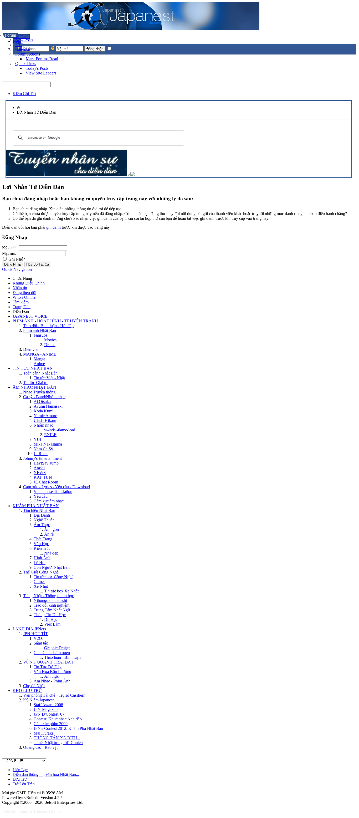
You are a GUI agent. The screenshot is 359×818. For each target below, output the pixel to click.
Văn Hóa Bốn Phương (52, 671)
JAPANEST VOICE (30, 316)
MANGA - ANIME (39, 354)
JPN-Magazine (46, 709)
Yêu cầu (41, 496)
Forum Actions (27, 54)
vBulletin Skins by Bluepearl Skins (31, 811)
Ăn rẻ (49, 534)
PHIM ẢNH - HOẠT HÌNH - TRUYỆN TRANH (55, 321)
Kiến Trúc (42, 548)
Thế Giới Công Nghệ (41, 572)
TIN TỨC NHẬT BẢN (33, 368)
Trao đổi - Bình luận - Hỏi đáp (48, 325)
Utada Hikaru (45, 420)
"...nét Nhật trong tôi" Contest (58, 742)
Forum (10, 35)
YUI (37, 439)
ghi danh (53, 227)
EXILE (50, 434)
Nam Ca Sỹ (43, 449)
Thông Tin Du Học (50, 614)
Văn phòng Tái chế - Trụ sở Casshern (54, 695)
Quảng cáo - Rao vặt (40, 747)
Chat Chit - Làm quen (52, 652)
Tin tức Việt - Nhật (49, 378)
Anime (39, 363)
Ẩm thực (51, 676)
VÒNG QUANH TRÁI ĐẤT (48, 662)
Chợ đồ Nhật (34, 686)
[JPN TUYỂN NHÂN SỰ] (66, 175)
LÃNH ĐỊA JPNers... (31, 629)
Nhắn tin (20, 288)
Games (39, 581)
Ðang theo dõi (24, 292)
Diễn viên (31, 349)
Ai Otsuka (42, 401)
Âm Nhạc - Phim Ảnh (52, 681)
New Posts (24, 40)
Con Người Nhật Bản (52, 567)
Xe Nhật (41, 586)
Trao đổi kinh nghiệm (51, 605)
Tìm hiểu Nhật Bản (39, 510)
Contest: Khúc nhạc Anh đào (58, 719)
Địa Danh (42, 515)
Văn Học (41, 543)
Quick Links (25, 63)
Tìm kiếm (21, 302)
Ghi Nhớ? (16, 259)
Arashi (39, 468)
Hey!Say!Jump (46, 463)
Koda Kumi (43, 411)
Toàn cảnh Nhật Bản (40, 373)
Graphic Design (57, 648)
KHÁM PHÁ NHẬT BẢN (36, 505)
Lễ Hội (39, 562)
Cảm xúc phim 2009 (51, 723)
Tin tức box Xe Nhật (61, 591)
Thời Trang (43, 539)
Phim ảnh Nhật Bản (39, 330)
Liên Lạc (20, 769)
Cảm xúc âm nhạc (49, 501)
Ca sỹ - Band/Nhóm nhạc (44, 397)
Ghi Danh (21, 36)
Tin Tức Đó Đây (47, 667)
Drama (49, 344)
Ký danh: (10, 248)
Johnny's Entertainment (42, 458)
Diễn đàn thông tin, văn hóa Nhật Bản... (46, 774)
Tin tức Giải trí (35, 382)
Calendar (22, 49)
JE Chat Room (46, 482)
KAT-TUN (43, 477)
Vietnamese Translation (53, 491)
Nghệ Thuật (44, 520)
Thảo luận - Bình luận (62, 657)
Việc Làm (52, 624)
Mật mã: (9, 253)
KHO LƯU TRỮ (27, 690)
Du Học (51, 619)
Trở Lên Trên (24, 784)
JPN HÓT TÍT (35, 633)
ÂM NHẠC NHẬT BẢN (34, 387)
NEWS (40, 472)
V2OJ (39, 638)
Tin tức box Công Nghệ (53, 577)
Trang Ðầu (21, 307)
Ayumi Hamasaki (48, 406)
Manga (39, 359)
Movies (50, 340)
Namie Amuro (45, 415)
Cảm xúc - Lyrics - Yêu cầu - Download (56, 487)
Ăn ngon (51, 529)
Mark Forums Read (42, 59)
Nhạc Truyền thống (39, 392)
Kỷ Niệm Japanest (38, 700)
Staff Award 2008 (48, 704)
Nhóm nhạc (43, 425)
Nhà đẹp (51, 553)
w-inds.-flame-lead (59, 430)
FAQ (19, 44)
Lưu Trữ (20, 779)
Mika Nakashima (48, 444)
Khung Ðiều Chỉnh (29, 283)
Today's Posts (37, 68)
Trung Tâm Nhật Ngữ (52, 610)
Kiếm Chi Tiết (24, 93)
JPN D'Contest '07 (49, 714)
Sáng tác (41, 643)
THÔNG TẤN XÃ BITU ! (57, 738)
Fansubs (40, 335)
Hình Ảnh (42, 558)
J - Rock (41, 453)
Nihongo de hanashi (50, 600)
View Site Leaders (41, 73)
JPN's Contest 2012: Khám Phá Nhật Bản (68, 728)
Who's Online (24, 297)
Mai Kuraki (43, 733)
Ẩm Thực (42, 524)
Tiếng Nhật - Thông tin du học (48, 595)
